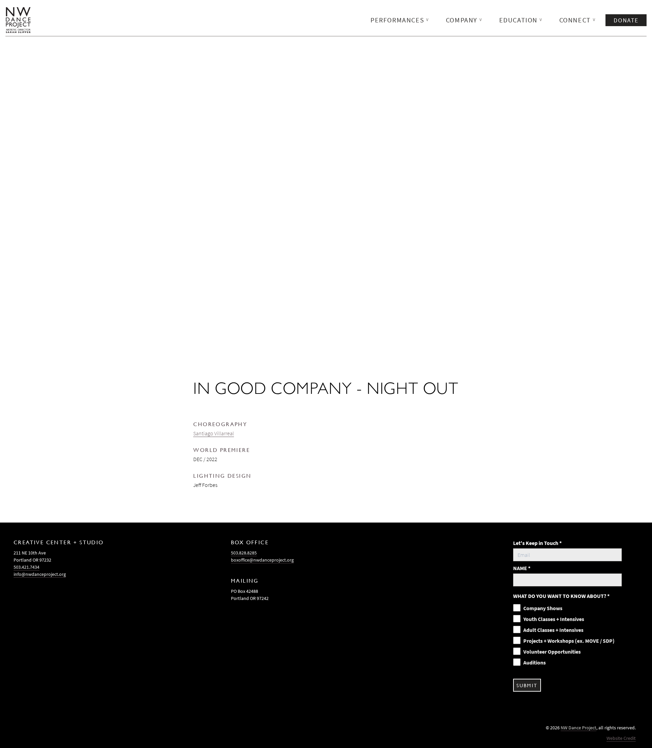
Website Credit (621, 738)
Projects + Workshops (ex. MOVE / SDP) (569, 640)
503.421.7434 (26, 567)
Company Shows (542, 608)
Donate (626, 20)
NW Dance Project (578, 728)
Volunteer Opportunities (552, 651)
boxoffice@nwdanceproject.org (262, 560)
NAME (521, 568)
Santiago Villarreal (213, 433)
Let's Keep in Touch (537, 543)
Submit (527, 685)
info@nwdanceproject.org (40, 574)
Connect (577, 20)
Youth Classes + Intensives (553, 619)
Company (464, 20)
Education (521, 20)
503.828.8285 (244, 553)
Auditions (534, 662)
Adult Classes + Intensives (553, 629)
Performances (400, 20)
